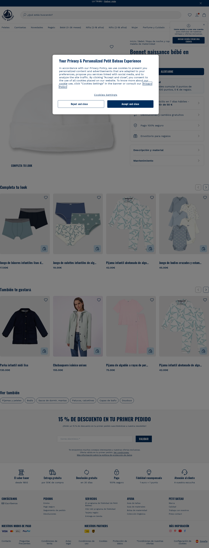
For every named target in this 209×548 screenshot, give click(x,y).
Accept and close (130, 104)
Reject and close (79, 104)
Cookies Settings (105, 94)
